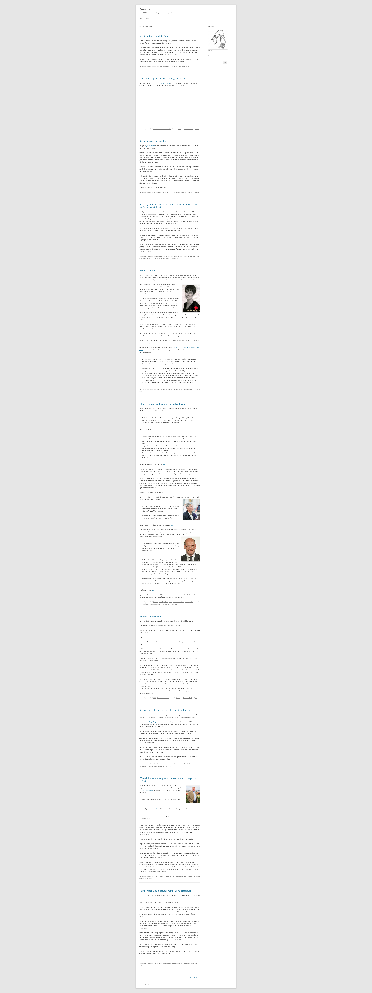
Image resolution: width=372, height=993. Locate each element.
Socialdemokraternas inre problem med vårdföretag (165, 710)
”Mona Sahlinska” (148, 270)
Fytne (147, 18)
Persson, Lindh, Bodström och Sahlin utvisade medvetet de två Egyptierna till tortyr (169, 205)
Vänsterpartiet (189, 602)
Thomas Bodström (157, 258)
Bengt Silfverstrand (189, 764)
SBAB (150, 604)
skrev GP (154, 809)
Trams (171, 389)
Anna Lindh (179, 256)
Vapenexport (184, 963)
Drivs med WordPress (145, 985)
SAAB (179, 129)
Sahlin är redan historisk (152, 616)
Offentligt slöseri (163, 602)
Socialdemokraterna (176, 192)
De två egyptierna (188, 256)
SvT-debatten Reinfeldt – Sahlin (155, 35)
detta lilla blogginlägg (149, 722)
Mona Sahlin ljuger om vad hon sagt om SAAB (162, 78)
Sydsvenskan (156, 604)
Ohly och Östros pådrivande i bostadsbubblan (162, 403)
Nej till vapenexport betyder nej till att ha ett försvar (165, 890)
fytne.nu (145, 9)
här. (176, 308)
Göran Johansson (188, 876)
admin (141, 965)
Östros (147, 604)
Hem (141, 18)
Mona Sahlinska (185, 389)
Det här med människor (160, 129)
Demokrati (156, 876)
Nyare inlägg (195, 977)
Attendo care (180, 764)
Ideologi (155, 192)
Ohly (143, 604)
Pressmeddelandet (146, 790)
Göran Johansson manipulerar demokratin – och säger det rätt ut (168, 779)
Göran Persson (147, 258)
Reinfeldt (166, 66)
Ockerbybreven (148, 766)
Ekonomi (155, 602)
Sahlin (154, 66)
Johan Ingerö (150, 146)
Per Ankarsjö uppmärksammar (160, 83)
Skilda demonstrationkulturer (154, 141)
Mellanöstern (162, 192)
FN (154, 963)
